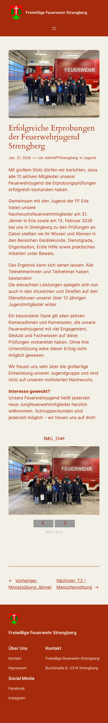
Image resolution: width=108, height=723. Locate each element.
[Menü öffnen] (54, 28)
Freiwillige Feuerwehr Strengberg (56, 12)
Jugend (89, 158)
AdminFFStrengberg (61, 158)
